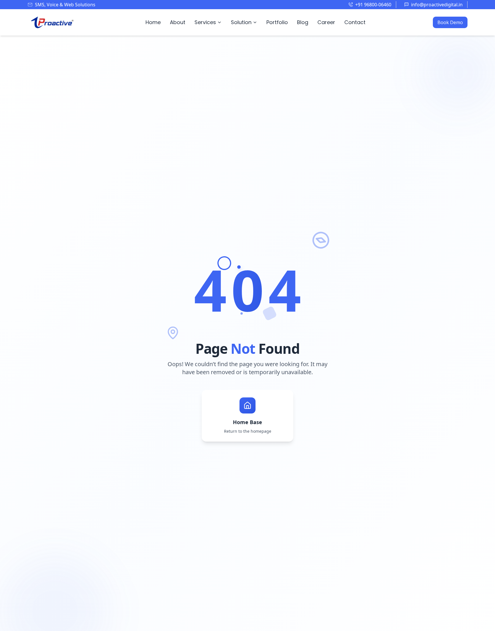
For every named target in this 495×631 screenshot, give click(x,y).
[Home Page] (53, 22)
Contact (355, 22)
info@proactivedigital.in (437, 4)
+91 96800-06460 (373, 4)
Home (153, 22)
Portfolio (277, 22)
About (177, 22)
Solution (241, 22)
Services (205, 22)
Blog (302, 22)
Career (326, 22)
